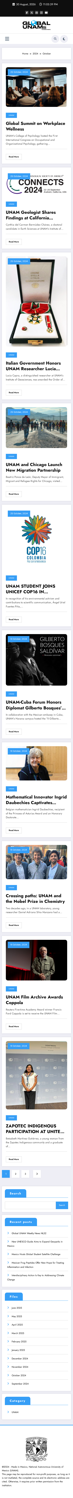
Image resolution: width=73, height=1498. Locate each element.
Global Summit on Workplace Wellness (35, 126)
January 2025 (18, 1350)
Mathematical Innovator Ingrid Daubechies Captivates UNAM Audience (36, 800)
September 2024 (20, 1384)
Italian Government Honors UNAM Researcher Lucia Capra (33, 366)
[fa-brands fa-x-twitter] (31, 12)
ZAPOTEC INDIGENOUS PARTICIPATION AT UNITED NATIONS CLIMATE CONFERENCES (35, 1129)
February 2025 (19, 1341)
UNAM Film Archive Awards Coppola (34, 1000)
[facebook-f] (27, 12)
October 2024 (19, 1375)
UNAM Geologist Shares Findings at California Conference (31, 215)
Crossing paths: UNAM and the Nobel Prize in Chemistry (35, 898)
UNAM (11, 115)
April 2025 (17, 1324)
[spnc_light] (64, 39)
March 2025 (18, 1333)
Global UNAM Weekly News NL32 (29, 1233)
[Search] (55, 39)
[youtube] (46, 12)
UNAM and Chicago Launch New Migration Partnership (34, 467)
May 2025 (17, 1316)
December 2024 (20, 1358)
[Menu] (7, 39)
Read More (14, 156)
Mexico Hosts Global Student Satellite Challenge (36, 1254)
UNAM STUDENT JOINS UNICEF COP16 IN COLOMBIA (30, 589)
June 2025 (17, 1308)
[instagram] (41, 12)
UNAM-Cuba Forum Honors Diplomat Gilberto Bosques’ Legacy (34, 705)
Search (15, 1193)
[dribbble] (36, 12)
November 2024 (20, 1367)
